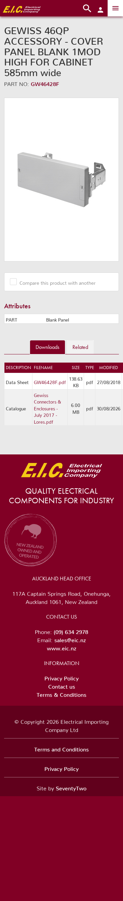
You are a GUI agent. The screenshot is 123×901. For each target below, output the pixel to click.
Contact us (61, 685)
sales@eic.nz (70, 639)
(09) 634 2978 (71, 631)
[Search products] (87, 8)
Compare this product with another (57, 281)
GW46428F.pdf (50, 381)
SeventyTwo (71, 787)
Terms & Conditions (61, 693)
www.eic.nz (61, 647)
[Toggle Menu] (115, 8)
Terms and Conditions (61, 748)
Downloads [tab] (47, 347)
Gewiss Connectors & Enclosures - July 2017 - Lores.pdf (47, 407)
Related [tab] (80, 347)
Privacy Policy (61, 677)
